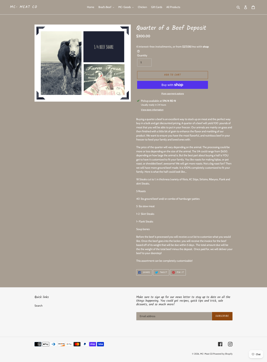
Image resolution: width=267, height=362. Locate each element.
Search (39, 305)
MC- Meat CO (23, 7)
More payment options (172, 93)
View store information (152, 109)
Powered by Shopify (222, 353)
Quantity (142, 55)
